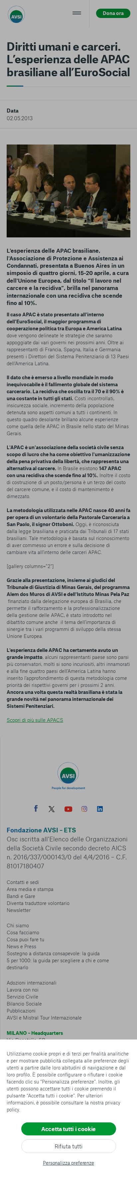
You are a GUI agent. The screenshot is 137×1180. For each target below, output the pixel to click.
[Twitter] (52, 810)
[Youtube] (68, 810)
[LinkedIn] (100, 809)
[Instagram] (84, 809)
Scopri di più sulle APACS (35, 720)
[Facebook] (36, 809)
